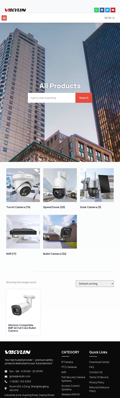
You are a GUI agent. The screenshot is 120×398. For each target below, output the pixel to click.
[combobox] (52, 98)
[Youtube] (113, 10)
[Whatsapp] (96, 10)
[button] (4, 17)
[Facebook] (102, 10)
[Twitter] (107, 10)
